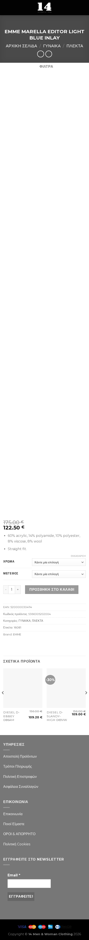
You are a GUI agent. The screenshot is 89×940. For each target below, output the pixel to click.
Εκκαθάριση (78, 555)
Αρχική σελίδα (21, 45)
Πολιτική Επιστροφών (20, 777)
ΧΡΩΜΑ (8, 561)
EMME (17, 634)
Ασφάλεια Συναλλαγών (20, 787)
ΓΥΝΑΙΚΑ (52, 45)
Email (14, 875)
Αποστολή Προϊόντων (20, 756)
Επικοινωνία (12, 814)
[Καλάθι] (83, 7)
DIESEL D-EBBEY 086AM (11, 716)
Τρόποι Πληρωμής (17, 766)
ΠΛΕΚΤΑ (75, 45)
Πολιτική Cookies (16, 844)
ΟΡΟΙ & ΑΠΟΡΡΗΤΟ (19, 834)
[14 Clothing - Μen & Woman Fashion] (44, 7)
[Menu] (5, 7)
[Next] (86, 701)
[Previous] (3, 701)
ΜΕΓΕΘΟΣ (10, 573)
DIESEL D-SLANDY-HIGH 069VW (57, 716)
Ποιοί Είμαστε (13, 824)
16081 (17, 627)
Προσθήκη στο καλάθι (51, 589)
